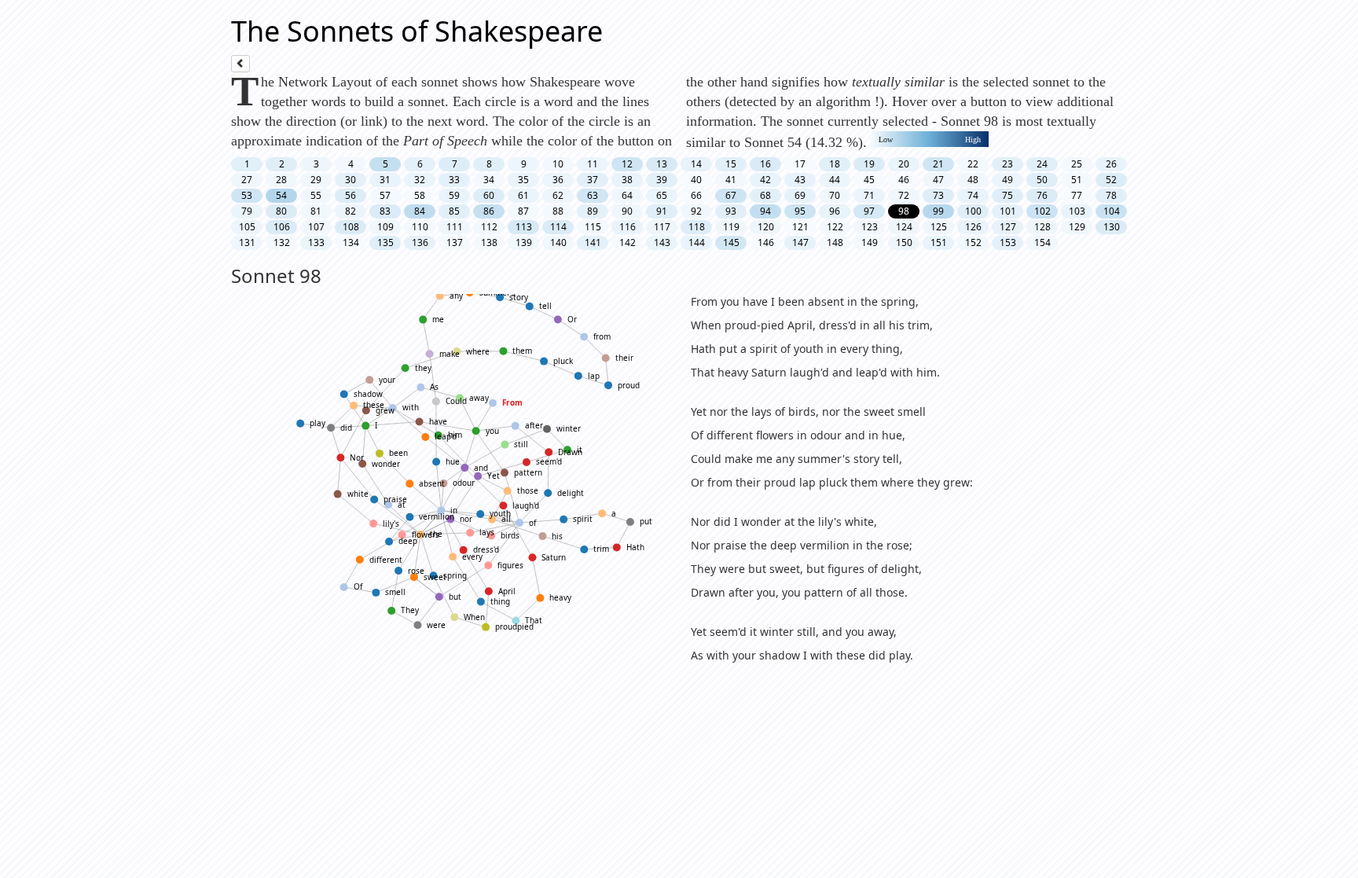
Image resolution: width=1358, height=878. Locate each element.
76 (1042, 195)
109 (385, 226)
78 (1111, 195)
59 (454, 195)
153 (1008, 242)
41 (730, 179)
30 (350, 179)
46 (903, 179)
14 (696, 164)
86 (488, 211)
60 (488, 195)
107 (316, 226)
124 (904, 226)
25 (1076, 164)
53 (246, 195)
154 (1042, 242)
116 (627, 226)
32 (419, 179)
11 (592, 164)
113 (524, 226)
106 (281, 226)
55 (315, 195)
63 (592, 195)
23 (1007, 164)
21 (938, 164)
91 (661, 211)
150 (904, 242)
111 (454, 226)
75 (1007, 195)
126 (973, 226)
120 (766, 226)
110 (420, 226)
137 (454, 242)
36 (557, 179)
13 (661, 164)
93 (730, 211)
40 (696, 179)
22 (972, 164)
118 (696, 226)
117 (662, 226)
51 (1076, 179)
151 (938, 242)
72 (903, 195)
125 (938, 226)
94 (765, 211)
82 (350, 211)
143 (662, 242)
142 (627, 242)
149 (869, 242)
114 (558, 226)
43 (800, 179)
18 (834, 164)
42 (765, 179)
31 (385, 179)
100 (973, 211)
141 (593, 242)
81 (315, 211)
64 (627, 195)
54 (281, 195)
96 (834, 211)
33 (454, 179)
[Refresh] (240, 63)
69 (800, 195)
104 (1111, 211)
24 (1042, 164)
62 (557, 195)
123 (869, 226)
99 (938, 211)
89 (592, 211)
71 (869, 195)
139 (524, 242)
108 (351, 226)
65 (661, 195)
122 (835, 226)
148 (835, 242)
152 (973, 242)
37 (592, 179)
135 (385, 242)
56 (350, 195)
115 (593, 226)
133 (316, 242)
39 (661, 179)
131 (247, 242)
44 (834, 179)
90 (627, 211)
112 (489, 226)
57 (385, 195)
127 (1008, 226)
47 (938, 179)
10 (557, 164)
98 (903, 211)
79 (246, 211)
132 (281, 242)
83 (385, 211)
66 (696, 195)
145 (731, 242)
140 (558, 242)
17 (800, 164)
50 (1042, 179)
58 (419, 195)
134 (351, 242)
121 (800, 226)
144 (696, 242)
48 (972, 179)
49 (1007, 179)
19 (869, 164)
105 (247, 226)
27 (246, 179)
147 (800, 242)
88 (557, 211)
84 (419, 211)
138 (489, 242)
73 (938, 195)
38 (627, 179)
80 (281, 211)
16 (765, 164)
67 (730, 195)
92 (696, 211)
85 (454, 211)
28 (281, 179)
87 (523, 211)
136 (420, 242)
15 (730, 164)
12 (627, 164)
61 (523, 195)
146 (766, 242)
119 (731, 226)
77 (1076, 195)
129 (1077, 226)
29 (315, 179)
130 (1111, 226)
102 (1042, 211)
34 (488, 179)
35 (523, 179)
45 (869, 179)
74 (972, 195)
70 (834, 195)
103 (1077, 211)
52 (1111, 179)
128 (1042, 226)
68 (765, 195)
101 (1008, 211)
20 (903, 164)
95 (800, 211)
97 (869, 211)
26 (1111, 164)
